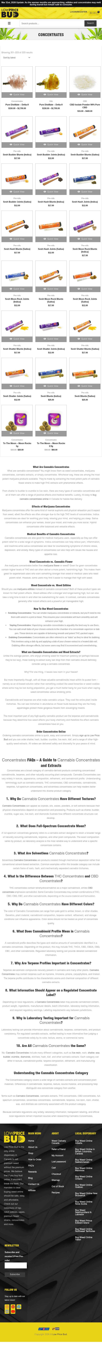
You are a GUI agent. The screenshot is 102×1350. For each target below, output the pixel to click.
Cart (54, 1168)
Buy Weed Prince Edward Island (83, 1222)
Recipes (56, 1193)
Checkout (56, 1174)
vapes (21, 1212)
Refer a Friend (58, 1149)
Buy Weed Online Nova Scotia (83, 1203)
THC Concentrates (69, 876)
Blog (30, 1178)
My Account (57, 1156)
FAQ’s (31, 1166)
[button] (9, 23)
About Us (32, 1147)
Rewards (32, 1172)
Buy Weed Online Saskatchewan (83, 1161)
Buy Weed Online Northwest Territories (85, 1230)
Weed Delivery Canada (59, 1142)
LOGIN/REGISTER (78, 12)
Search (90, 23)
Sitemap (56, 1180)
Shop (30, 1153)
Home (31, 1141)
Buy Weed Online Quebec (83, 1186)
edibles (13, 1212)
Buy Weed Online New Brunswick (86, 1194)
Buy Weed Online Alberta (83, 1142)
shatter (91, 1053)
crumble (15, 1057)
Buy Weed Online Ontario (83, 1178)
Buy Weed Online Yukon (83, 1238)
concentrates (18, 1220)
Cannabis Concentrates (79, 760)
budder (6, 1057)
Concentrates (14, 760)
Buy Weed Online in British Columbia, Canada (85, 1151)
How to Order (34, 1160)
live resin (76, 1053)
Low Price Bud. (60, 1334)
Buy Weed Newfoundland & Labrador (83, 1212)
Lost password (59, 1162)
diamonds (25, 1057)
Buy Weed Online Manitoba (83, 1169)
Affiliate (31, 1191)
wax (97, 1053)
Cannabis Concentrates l (49, 1002)
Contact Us (33, 1184)
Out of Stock (58, 1187)
